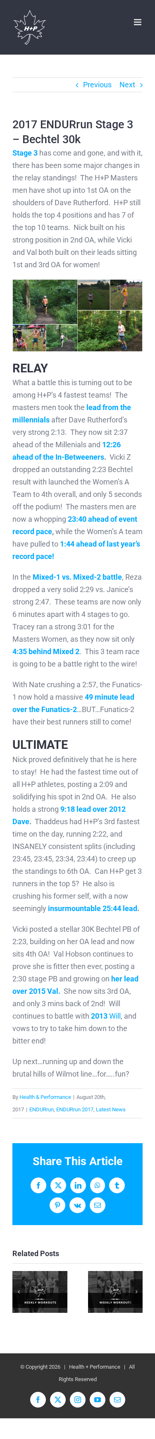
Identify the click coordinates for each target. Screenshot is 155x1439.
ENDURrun (41, 1109)
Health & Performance (45, 1097)
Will (106, 1016)
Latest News (111, 1109)
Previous (97, 84)
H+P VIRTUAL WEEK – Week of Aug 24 (40, 1292)
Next (127, 84)
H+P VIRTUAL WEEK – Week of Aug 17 (115, 1292)
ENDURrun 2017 (74, 1109)
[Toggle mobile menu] (138, 22)
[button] (18, 1291)
